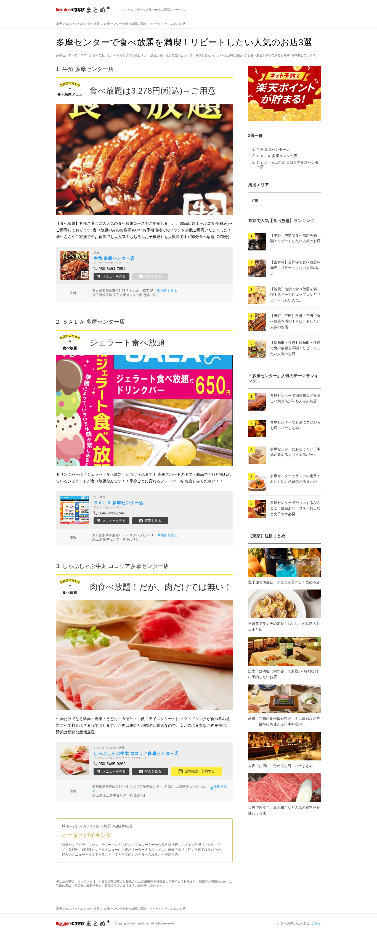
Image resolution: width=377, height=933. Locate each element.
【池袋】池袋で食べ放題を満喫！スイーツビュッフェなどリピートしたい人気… (295, 295)
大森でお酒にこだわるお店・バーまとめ (280, 766)
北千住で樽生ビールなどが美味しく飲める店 (284, 582)
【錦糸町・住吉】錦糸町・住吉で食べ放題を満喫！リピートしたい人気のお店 (295, 348)
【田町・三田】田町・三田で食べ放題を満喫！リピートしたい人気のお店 (295, 321)
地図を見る (169, 291)
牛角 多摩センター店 (273, 149)
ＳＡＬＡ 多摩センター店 (276, 156)
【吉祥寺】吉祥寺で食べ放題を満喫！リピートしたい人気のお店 (295, 268)
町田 (255, 201)
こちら (316, 923)
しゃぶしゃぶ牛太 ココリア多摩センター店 (115, 566)
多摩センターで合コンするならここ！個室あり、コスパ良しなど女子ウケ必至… (295, 508)
